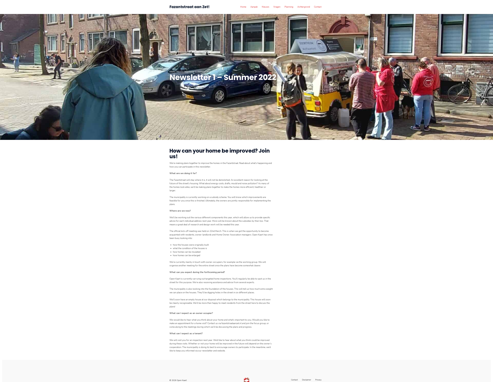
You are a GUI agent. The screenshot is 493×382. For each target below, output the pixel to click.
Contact (317, 6)
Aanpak (254, 6)
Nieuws (265, 6)
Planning (289, 6)
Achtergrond (303, 6)
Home (243, 6)
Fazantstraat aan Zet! (189, 6)
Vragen (276, 6)
